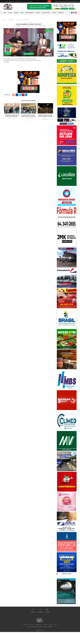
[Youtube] (76, 12)
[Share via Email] (26, 95)
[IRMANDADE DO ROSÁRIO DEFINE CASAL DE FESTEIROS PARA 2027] (12, 108)
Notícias (31, 624)
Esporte (38, 12)
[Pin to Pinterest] (23, 95)
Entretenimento (29, 12)
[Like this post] (13, 95)
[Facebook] (72, 12)
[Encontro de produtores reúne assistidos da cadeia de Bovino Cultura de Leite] (28, 108)
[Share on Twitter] (20, 95)
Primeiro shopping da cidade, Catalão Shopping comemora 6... (45, 116)
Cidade (22, 12)
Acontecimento (11, 19)
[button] (52, 1)
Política (54, 12)
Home (2, 1)
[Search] (69, 12)
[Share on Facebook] (17, 95)
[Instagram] (74, 12)
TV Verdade (13, 1)
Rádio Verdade (19, 1)
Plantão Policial (46, 12)
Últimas (10, 12)
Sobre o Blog (6, 1)
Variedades (61, 12)
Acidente (16, 12)
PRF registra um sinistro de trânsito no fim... (65, 1)
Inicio (4, 12)
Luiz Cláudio (18, 26)
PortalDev (50, 626)
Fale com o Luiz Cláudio (28, 1)
